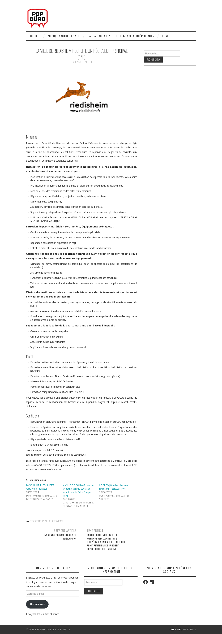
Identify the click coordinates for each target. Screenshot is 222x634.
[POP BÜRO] (37, 17)
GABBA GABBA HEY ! (100, 36)
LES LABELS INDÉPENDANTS (137, 36)
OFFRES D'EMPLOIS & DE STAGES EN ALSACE (46, 521)
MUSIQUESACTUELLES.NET (64, 36)
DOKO (165, 36)
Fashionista (176, 629)
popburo (88, 62)
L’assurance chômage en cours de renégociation (60, 536)
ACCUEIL (34, 36)
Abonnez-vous (37, 604)
